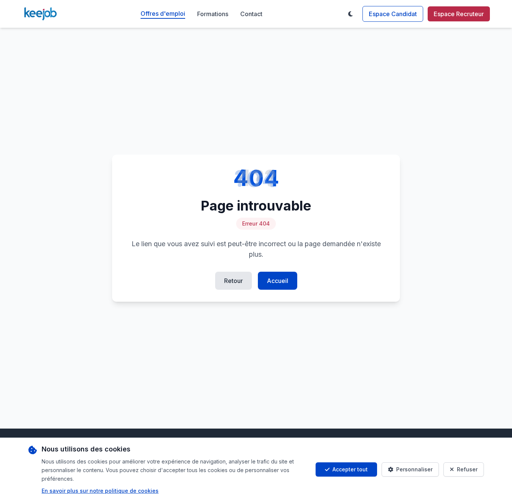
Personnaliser (414, 469)
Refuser (467, 469)
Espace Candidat (393, 14)
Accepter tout (350, 469)
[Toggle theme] (350, 14)
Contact (251, 14)
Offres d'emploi (163, 13)
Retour (233, 280)
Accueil (277, 280)
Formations (212, 14)
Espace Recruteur (459, 14)
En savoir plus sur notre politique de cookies (100, 490)
